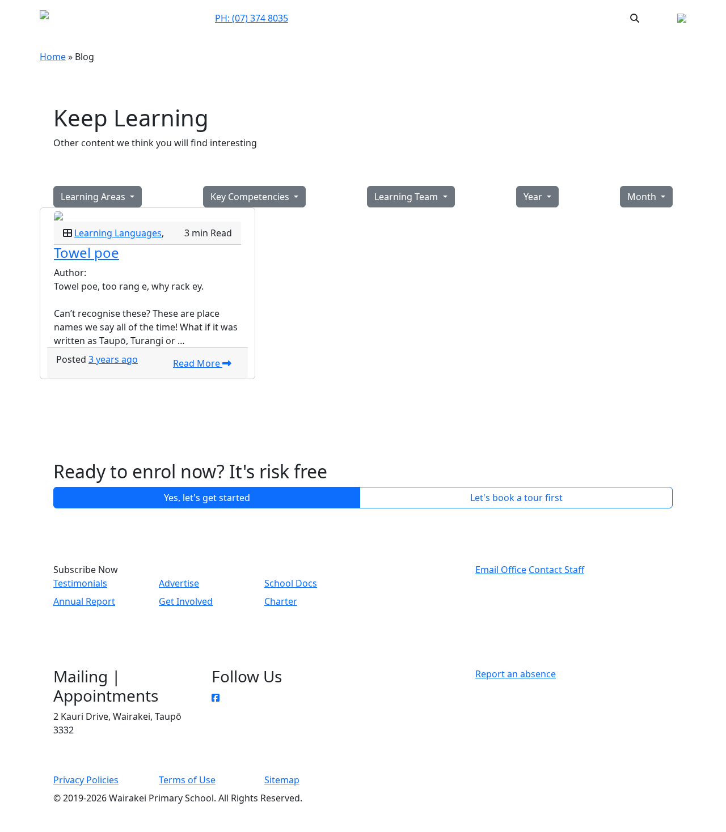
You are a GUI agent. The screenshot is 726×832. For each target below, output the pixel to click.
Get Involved (186, 601)
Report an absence (515, 674)
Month (643, 196)
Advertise (179, 583)
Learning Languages (118, 233)
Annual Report (84, 601)
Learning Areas (94, 196)
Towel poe (86, 252)
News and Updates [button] (547, 17)
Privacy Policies (86, 780)
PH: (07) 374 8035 (251, 18)
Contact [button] (338, 17)
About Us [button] (426, 18)
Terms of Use (187, 780)
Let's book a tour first (516, 497)
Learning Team (407, 196)
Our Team (381, 17)
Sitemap (281, 780)
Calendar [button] (478, 17)
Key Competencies (251, 196)
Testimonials (80, 583)
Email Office (500, 569)
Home (53, 56)
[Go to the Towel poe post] (147, 215)
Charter (280, 601)
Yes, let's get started (207, 497)
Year (534, 196)
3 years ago (113, 359)
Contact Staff (556, 569)
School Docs (290, 583)
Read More (197, 363)
